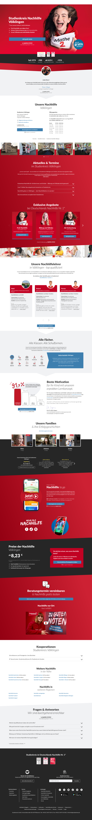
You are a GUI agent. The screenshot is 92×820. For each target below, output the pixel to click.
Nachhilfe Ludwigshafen (39, 693)
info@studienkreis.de (75, 812)
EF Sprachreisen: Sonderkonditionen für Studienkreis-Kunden (26, 659)
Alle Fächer (24, 797)
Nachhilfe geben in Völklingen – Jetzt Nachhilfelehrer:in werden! (36, 191)
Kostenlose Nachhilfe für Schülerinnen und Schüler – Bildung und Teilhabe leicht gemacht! (43, 183)
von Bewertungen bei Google (27, 465)
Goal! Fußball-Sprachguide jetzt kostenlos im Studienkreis (34, 187)
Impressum (60, 807)
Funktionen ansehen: (53, 498)
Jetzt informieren (46, 236)
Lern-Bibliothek (44, 799)
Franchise (11, 791)
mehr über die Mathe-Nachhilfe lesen (66, 365)
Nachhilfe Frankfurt (13, 695)
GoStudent (41, 807)
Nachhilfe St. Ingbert (38, 677)
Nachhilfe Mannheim (63, 693)
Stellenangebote (13, 795)
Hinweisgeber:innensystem (44, 809)
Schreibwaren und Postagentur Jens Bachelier (22, 655)
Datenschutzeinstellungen (30, 809)
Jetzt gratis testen (27, 39)
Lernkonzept (50, 397)
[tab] (12, 357)
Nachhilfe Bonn (37, 695)
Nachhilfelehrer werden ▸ (46, 277)
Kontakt (60, 809)
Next (82, 225)
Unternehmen (33, 807)
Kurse (42, 800)
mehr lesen (23, 309)
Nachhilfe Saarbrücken (14, 675)
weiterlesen (46, 467)
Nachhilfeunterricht (76, 394)
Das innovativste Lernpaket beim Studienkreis (31, 194)
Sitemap (54, 809)
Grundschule (46, 350)
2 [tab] (46, 156)
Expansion (11, 793)
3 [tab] (48, 156)
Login (65, 809)
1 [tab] (44, 156)
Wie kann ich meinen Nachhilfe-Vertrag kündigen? (23, 737)
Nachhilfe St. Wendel (64, 679)
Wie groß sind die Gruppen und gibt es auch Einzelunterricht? (26, 726)
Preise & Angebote (26, 791)
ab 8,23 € (48, 60)
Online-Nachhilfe (45, 795)
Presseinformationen (27, 799)
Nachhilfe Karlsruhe (13, 693)
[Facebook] (60, 790)
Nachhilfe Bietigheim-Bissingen (66, 695)
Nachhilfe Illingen (63, 677)
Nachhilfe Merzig (38, 679)
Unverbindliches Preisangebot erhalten (67, 562)
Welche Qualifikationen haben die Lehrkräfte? (22, 723)
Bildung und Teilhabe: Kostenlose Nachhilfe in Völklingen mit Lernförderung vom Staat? (34, 734)
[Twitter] (64, 790)
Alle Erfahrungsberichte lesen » (46, 431)
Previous (9, 225)
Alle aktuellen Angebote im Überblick (16, 743)
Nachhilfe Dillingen (63, 675)
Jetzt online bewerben (27, 781)
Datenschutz (68, 807)
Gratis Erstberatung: (46, 242)
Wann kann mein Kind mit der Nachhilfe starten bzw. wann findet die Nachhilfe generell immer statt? (37, 730)
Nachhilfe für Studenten (46, 793)
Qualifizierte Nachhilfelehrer (28, 795)
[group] (22, 225)
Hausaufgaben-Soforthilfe (47, 797)
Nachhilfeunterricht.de (51, 807)
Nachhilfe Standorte (45, 791)
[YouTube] (68, 790)
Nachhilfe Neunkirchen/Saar (15, 679)
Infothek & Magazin (23, 807)
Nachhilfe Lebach (13, 677)
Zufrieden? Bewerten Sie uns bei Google (26, 467)
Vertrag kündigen (26, 793)
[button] (9, 149)
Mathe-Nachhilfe (62, 355)
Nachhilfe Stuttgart (13, 698)
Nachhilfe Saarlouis (38, 675)
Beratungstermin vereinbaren (30, 129)
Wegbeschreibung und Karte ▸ (25, 120)
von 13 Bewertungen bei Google (41, 56)
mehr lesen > (46, 176)
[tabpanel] (9, 149)
